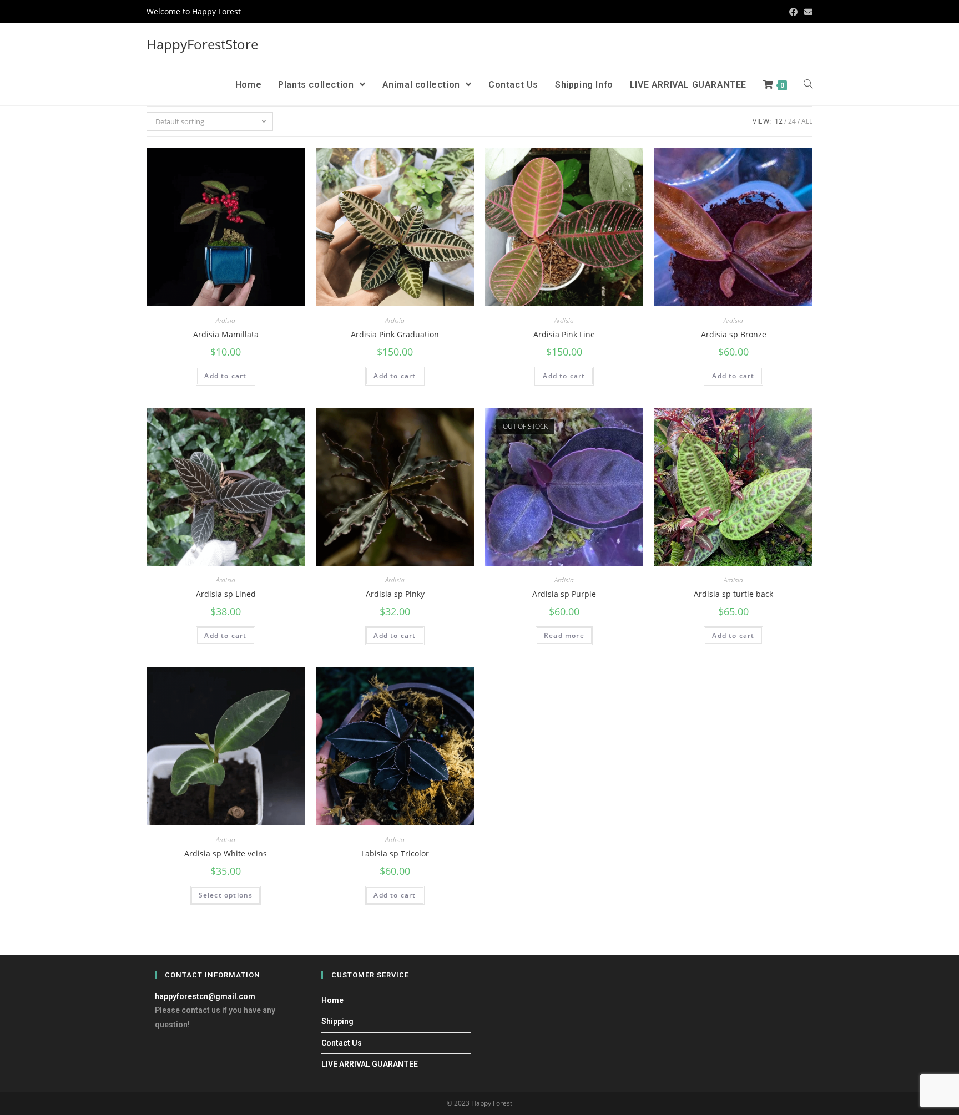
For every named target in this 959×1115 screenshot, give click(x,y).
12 (779, 121)
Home (332, 1000)
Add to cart (225, 376)
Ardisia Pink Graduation (395, 334)
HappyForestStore (202, 44)
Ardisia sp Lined (226, 594)
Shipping (337, 1021)
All (806, 121)
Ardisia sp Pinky (395, 594)
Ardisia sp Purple (564, 594)
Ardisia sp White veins (225, 853)
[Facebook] (793, 11)
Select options (226, 895)
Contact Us (341, 1042)
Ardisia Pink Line (564, 334)
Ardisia (225, 320)
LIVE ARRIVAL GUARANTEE (369, 1064)
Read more (564, 635)
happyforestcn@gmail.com (205, 996)
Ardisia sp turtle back (733, 594)
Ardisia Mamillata (226, 334)
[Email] (806, 11)
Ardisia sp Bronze (733, 334)
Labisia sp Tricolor (395, 853)
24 (792, 121)
